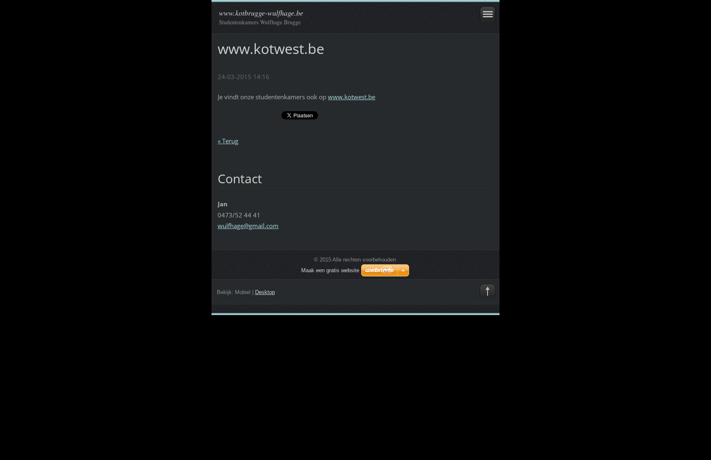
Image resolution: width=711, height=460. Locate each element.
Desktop (265, 292)
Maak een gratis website (330, 270)
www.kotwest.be (351, 97)
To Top (487, 291)
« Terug (228, 141)
